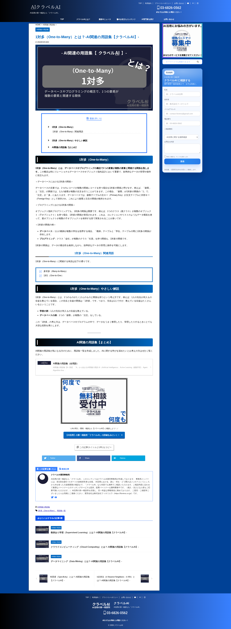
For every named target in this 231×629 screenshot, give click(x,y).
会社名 (166, 99)
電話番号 (167, 119)
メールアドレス (170, 109)
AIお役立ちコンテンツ (127, 19)
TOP (140, 3)
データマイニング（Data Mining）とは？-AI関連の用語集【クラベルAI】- (86, 561)
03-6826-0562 (170, 8)
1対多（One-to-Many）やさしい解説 (69, 140)
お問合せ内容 (169, 142)
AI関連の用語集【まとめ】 (65, 147)
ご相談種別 (168, 129)
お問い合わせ (179, 3)
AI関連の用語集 (44, 507)
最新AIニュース (105, 19)
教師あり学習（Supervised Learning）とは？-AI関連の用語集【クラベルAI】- (89, 532)
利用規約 (148, 3)
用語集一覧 (61, 511)
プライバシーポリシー (163, 3)
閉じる (98, 118)
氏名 (166, 90)
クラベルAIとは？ (83, 19)
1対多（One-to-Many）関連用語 (68, 131)
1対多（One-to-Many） (63, 127)
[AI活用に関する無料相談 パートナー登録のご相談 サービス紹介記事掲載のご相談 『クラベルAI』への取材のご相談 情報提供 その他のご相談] (181, 135)
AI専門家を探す (148, 19)
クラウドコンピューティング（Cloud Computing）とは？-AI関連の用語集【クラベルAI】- (95, 547)
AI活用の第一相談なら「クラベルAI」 (127, 607)
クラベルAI (121, 603)
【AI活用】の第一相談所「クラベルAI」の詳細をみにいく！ (93, 435)
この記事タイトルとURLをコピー (95, 447)
